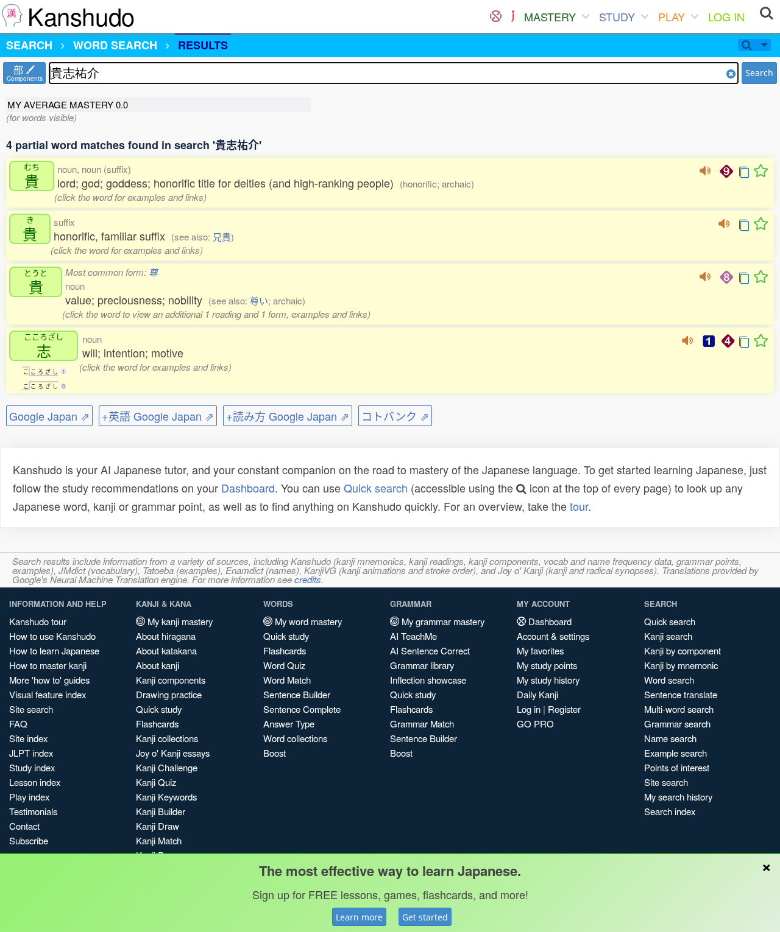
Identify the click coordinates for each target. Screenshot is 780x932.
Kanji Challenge (166, 767)
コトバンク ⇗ (395, 416)
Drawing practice (169, 694)
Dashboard (248, 488)
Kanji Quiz (156, 782)
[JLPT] (512, 16)
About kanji (157, 665)
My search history (678, 796)
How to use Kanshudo (52, 635)
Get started (425, 917)
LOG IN (726, 16)
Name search (670, 738)
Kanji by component (682, 650)
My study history (548, 679)
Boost (274, 752)
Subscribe (28, 840)
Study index (32, 767)
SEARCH (29, 45)
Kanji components (170, 679)
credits (307, 579)
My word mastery (307, 621)
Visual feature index (47, 694)
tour (579, 506)
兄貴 (222, 236)
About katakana (166, 650)
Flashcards (157, 723)
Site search (31, 709)
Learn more (359, 917)
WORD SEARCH (115, 45)
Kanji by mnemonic (681, 665)
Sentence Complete (302, 709)
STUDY (617, 16)
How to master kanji (48, 665)
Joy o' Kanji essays (173, 752)
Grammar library (422, 665)
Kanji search (668, 635)
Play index (29, 796)
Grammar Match (422, 723)
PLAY (671, 16)
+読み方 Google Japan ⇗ (287, 416)
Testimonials (33, 811)
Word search (669, 679)
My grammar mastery (441, 621)
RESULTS (203, 45)
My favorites (540, 650)
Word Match (287, 679)
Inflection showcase (428, 679)
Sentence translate (680, 694)
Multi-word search (679, 709)
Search (759, 73)
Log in (529, 709)
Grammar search (677, 723)
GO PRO (535, 723)
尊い (259, 300)
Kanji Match (159, 840)
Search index (669, 811)
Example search (675, 752)
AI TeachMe (413, 635)
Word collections (295, 738)
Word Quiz (284, 665)
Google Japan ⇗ (49, 416)
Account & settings (553, 635)
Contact (24, 825)
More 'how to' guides (49, 679)
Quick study (159, 709)
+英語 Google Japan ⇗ (158, 416)
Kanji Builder (160, 811)
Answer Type (288, 723)
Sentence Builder (296, 694)
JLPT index (31, 752)
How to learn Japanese (54, 650)
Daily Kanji (537, 694)
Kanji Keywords (166, 796)
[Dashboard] (495, 16)
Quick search (376, 488)
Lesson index (34, 782)
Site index (28, 738)
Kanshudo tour (37, 621)
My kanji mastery (179, 621)
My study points (547, 665)
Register (564, 709)
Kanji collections (167, 738)
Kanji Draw (157, 825)
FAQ (18, 723)
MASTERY (550, 16)
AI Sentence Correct (430, 650)
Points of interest (676, 767)
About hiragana (166, 635)
